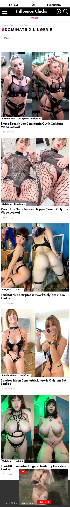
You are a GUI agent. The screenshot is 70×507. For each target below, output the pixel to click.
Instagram (23, 119)
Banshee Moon (9, 375)
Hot (32, 5)
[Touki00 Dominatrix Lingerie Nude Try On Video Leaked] (35, 429)
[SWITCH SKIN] (59, 12)
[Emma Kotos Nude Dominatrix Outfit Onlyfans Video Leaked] (35, 86)
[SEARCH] (65, 12)
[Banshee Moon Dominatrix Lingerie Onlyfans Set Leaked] (35, 343)
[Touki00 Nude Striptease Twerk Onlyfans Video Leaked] (35, 257)
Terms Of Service (13, 503)
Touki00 (18, 290)
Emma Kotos (8, 119)
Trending (54, 5)
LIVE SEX (33, 18)
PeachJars (19, 204)
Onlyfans (36, 119)
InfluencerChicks (31, 12)
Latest (13, 5)
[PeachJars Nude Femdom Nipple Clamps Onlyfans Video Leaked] (35, 172)
